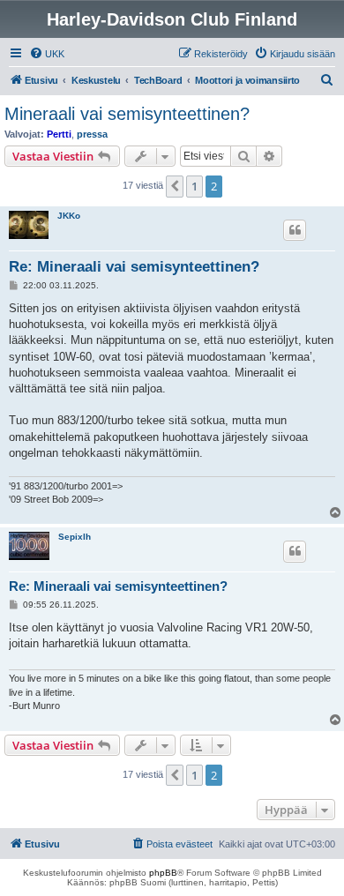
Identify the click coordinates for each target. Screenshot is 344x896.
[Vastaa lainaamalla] (294, 230)
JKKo (68, 215)
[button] (174, 186)
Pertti (59, 134)
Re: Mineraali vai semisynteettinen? (134, 266)
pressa (92, 134)
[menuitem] (46, 53)
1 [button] (194, 186)
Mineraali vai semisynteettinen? (127, 113)
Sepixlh (74, 536)
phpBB (163, 872)
